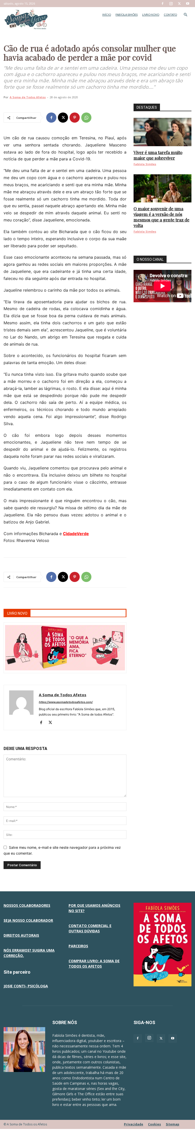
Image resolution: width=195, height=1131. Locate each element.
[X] (179, 3)
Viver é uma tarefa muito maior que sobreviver (158, 155)
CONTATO (170, 14)
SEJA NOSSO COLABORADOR (28, 920)
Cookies (154, 1124)
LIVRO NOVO (150, 14)
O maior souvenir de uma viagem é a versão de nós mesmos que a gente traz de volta (161, 217)
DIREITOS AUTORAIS (21, 935)
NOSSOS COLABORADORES (27, 905)
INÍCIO (106, 14)
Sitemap (172, 1124)
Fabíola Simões (145, 164)
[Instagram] (171, 3)
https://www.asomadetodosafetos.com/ (66, 702)
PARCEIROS (78, 946)
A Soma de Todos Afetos (28, 97)
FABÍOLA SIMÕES (127, 14)
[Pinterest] (75, 117)
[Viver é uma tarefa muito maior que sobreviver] (162, 132)
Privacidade (133, 1124)
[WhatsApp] (86, 117)
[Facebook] (162, 3)
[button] (185, 14)
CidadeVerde (76, 533)
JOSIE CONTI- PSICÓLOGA (26, 986)
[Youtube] (187, 3)
